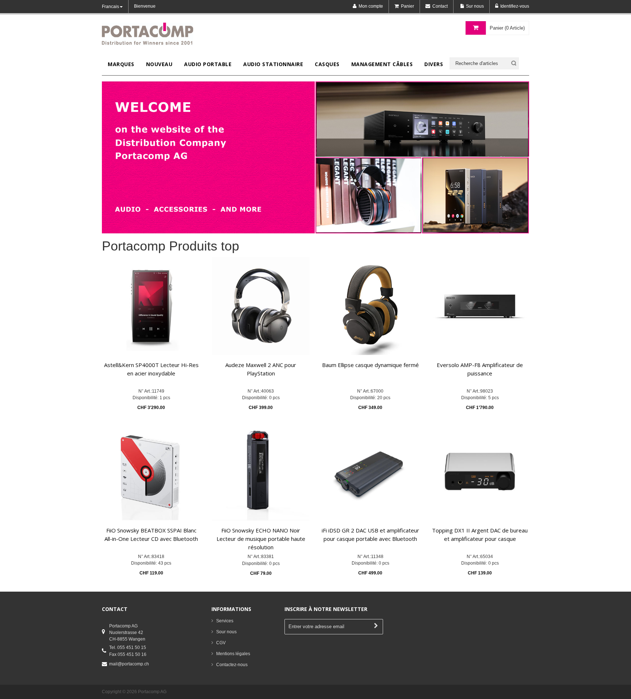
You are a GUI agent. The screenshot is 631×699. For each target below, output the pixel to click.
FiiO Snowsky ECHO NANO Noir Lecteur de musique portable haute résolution (261, 539)
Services (224, 620)
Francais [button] (110, 6)
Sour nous (226, 631)
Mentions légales (233, 653)
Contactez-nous (232, 664)
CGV (221, 642)
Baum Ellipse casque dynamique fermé (370, 364)
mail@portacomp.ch (129, 663)
